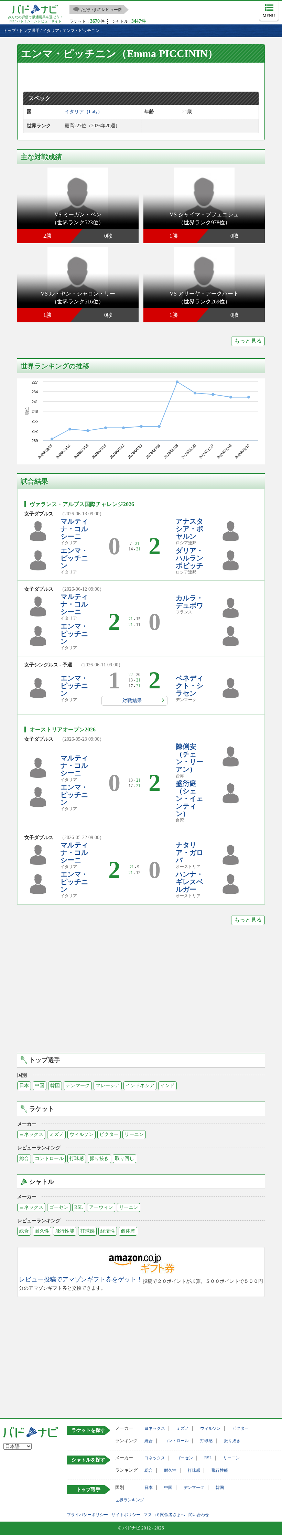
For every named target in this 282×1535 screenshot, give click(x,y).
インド (167, 1085)
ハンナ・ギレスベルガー (189, 881)
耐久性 (42, 1231)
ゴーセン (58, 1207)
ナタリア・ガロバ (189, 852)
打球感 (76, 1158)
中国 (39, 1085)
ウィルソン (81, 1134)
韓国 (55, 1085)
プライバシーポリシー (87, 1514)
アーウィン (101, 1207)
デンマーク (78, 1085)
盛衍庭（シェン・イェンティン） (189, 798)
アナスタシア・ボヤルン (189, 528)
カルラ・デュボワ (189, 601)
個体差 (128, 1231)
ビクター (109, 1134)
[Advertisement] (141, 994)
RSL (78, 1207)
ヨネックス (31, 1134)
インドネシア (140, 1085)
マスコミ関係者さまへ (164, 1514)
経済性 (107, 1231)
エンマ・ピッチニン (74, 558)
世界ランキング (129, 1500)
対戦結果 (132, 700)
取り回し (124, 1158)
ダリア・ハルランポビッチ (189, 558)
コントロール (49, 1158)
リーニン (134, 1134)
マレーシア (108, 1085)
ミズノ (56, 1134)
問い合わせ (198, 1514)
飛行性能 (64, 1231)
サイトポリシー (125, 1514)
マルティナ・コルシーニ (74, 528)
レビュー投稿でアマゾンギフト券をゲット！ (81, 1279)
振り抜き (99, 1158)
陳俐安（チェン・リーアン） (189, 758)
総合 (24, 1158)
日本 (24, 1085)
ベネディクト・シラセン (189, 685)
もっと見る (248, 341)
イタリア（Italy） (83, 111)
